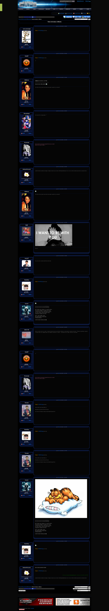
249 (59, 255)
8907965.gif (40, 281)
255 (59, 400)
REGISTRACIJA (80, 1)
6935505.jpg (40, 548)
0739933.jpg (40, 57)
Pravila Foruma (77, 13)
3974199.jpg (40, 30)
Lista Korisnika (69, 13)
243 (59, 77)
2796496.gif (40, 570)
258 (58, 477)
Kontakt (32, 608)
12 (31, 588)
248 (58, 222)
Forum (20, 19)
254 (58, 373)
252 (58, 327)
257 (59, 450)
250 (59, 277)
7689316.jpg (40, 454)
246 (59, 166)
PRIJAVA (87, 1)
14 (33, 588)
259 (59, 541)
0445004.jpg (40, 404)
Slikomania (29, 19)
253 (59, 349)
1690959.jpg (40, 431)
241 (59, 26)
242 (59, 53)
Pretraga (84, 13)
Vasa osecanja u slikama (37, 19)
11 (29, 588)
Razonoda (24, 19)
